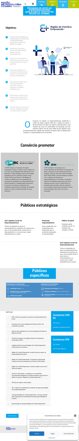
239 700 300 (56, 344)
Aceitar (37, 434)
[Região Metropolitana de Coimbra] (11, 4)
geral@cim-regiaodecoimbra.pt (61, 327)
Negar (53, 434)
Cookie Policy (51, 437)
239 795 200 (56, 323)
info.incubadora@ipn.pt (59, 349)
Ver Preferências (69, 434)
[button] (75, 416)
